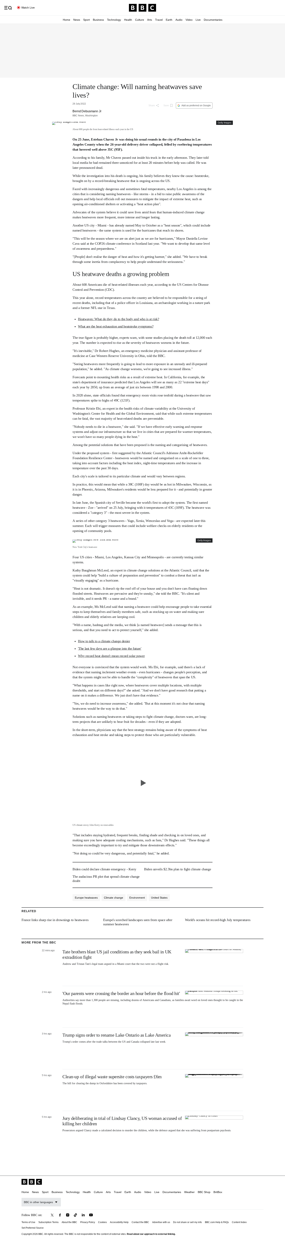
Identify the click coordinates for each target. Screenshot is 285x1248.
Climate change (113, 897)
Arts (149, 19)
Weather (189, 1192)
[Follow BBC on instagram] (67, 1215)
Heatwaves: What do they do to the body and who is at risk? (118, 319)
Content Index (239, 1222)
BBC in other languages (38, 1202)
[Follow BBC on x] (52, 1215)
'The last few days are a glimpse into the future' (109, 648)
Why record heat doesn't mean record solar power (111, 656)
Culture (139, 19)
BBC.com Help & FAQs (217, 1222)
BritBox (217, 1192)
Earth (169, 19)
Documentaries (213, 19)
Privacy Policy (87, 1222)
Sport (86, 19)
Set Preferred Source (33, 1228)
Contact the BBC (140, 1222)
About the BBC (69, 1222)
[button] (8, 8)
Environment (137, 897)
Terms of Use (28, 1222)
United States (159, 897)
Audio (178, 19)
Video (189, 19)
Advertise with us (161, 1222)
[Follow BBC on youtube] (91, 1215)
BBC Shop (204, 1192)
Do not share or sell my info (187, 1222)
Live (198, 19)
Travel (159, 19)
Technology (114, 19)
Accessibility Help (119, 1222)
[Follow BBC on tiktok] (75, 1215)
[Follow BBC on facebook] (60, 1215)
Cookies (102, 1222)
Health (128, 19)
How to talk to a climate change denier (104, 641)
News (76, 19)
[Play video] (142, 783)
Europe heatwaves (86, 897)
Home (66, 19)
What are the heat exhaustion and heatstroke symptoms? (115, 326)
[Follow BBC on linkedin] (83, 1215)
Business (98, 19)
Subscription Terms (48, 1222)
